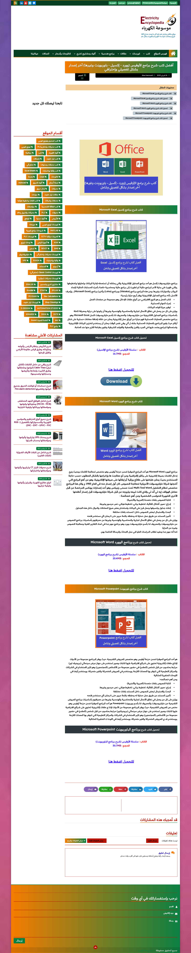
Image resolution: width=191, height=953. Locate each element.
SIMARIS (30, 314)
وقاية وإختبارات (52, 260)
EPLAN (55, 290)
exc (56, 320)
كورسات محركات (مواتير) (48, 278)
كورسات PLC (29, 236)
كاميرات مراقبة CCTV (49, 236)
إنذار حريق (41, 188)
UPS (24, 260)
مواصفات (31, 206)
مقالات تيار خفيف (51, 194)
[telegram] (30, 3)
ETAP (42, 290)
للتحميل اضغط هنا (121, 369)
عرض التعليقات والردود (75, 841)
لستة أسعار (53, 182)
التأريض (55, 218)
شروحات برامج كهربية (34, 230)
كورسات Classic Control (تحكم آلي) (44, 272)
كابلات (42, 177)
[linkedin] (21, 3)
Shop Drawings (51, 302)
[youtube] (26, 3)
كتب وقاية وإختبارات (50, 171)
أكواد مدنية (40, 218)
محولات (55, 212)
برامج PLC (54, 326)
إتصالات (36, 159)
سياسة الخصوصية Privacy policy (155, 3)
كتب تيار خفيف (52, 159)
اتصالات (45, 53)
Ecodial (30, 290)
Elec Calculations (51, 296)
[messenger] (34, 3)
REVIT (44, 248)
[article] (94, 805)
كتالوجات (54, 177)
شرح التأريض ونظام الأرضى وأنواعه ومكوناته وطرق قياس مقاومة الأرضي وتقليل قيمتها (33, 349)
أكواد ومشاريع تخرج (86, 53)
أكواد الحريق (37, 182)
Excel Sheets (30, 171)
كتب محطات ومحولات (49, 165)
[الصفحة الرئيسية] (173, 53)
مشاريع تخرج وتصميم (49, 284)
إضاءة (30, 177)
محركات (55, 188)
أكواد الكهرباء (53, 153)
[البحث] (16, 3)
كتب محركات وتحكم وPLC (48, 147)
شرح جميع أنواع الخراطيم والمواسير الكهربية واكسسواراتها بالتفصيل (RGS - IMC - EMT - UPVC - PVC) (32, 422)
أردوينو (55, 266)
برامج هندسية (107, 53)
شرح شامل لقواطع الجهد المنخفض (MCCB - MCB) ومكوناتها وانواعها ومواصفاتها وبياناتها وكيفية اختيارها (34, 404)
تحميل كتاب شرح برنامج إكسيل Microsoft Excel (151, 98)
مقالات (123, 53)
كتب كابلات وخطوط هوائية (28, 200)
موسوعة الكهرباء (145, 950)
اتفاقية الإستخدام (134, 3)
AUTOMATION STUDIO (47, 308)
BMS (56, 248)
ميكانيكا (34, 53)
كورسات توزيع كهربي (50, 224)
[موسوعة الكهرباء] (158, 25)
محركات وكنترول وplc (26, 212)
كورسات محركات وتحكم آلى (47, 254)
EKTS (55, 314)
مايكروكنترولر (24, 254)
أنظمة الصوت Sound (39, 320)
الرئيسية (173, 3)
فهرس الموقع (160, 53)
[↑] (95, 947)
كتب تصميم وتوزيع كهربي (48, 141)
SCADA (36, 260)
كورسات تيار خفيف (30, 302)
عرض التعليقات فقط (96, 841)
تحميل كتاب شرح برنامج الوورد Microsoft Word (151, 108)
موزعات (32, 224)
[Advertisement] (61, 27)
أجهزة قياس (42, 242)
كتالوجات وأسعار (63, 53)
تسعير (31, 248)
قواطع (27, 218)
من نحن (121, 3)
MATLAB (54, 230)
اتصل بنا (113, 3)
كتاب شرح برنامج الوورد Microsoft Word (157, 103)
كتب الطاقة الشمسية (50, 206)
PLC (43, 212)
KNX (56, 242)
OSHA (43, 314)
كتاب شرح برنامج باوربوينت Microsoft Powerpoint (153, 113)
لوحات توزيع (25, 242)
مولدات (34, 194)
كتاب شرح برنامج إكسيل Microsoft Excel (157, 93)
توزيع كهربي (26, 147)
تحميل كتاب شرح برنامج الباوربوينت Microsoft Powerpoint (147, 118)
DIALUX (29, 284)
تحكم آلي (30, 165)
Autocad (22, 182)
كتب (148, 53)
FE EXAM (32, 296)
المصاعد (42, 266)
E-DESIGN (25, 308)
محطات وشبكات (51, 200)
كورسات (136, 53)
